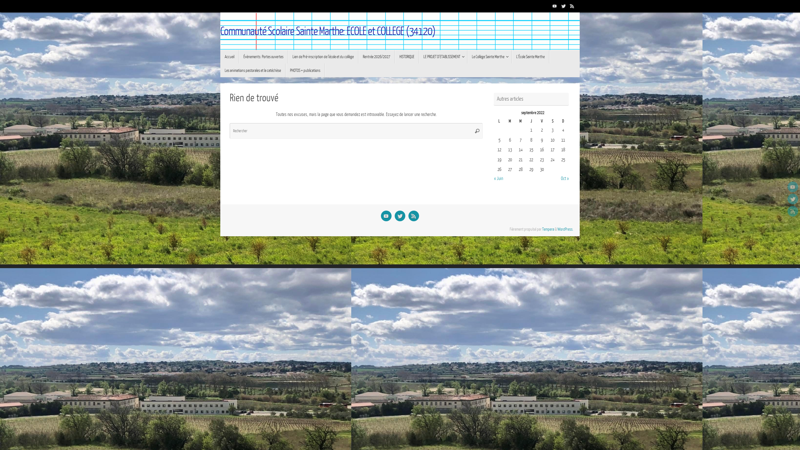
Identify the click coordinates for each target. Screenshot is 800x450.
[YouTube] (554, 6)
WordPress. (565, 229)
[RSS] (572, 6)
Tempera (548, 229)
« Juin (498, 178)
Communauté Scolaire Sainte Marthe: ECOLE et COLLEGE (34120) (327, 31)
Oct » (565, 178)
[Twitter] (563, 6)
